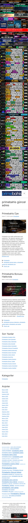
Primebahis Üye (10, 213)
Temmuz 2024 (6, 414)
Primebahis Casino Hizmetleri (9, 366)
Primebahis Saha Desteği (8, 343)
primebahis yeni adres (15, 324)
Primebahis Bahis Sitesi (9, 454)
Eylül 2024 (4, 409)
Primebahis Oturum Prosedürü (10, 348)
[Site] (14, 50)
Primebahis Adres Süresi (8, 355)
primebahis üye (12, 264)
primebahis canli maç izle (15, 458)
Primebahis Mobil (6, 477)
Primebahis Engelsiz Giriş (8, 337)
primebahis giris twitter (7, 465)
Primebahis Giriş (9, 468)
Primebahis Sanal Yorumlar (9, 352)
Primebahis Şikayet (18, 493)
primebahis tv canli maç (7, 483)
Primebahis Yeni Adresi (8, 489)
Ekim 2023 (4, 434)
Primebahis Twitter (8, 485)
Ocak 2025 (5, 400)
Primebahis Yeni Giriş (7, 491)
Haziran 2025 (5, 394)
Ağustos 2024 (5, 411)
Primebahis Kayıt (18, 474)
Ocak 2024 (5, 427)
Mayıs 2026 (5, 389)
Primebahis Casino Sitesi (10, 464)
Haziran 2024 (5, 416)
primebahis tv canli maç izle (19, 483)
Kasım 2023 (5, 431)
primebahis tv (21, 481)
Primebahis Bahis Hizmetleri (9, 346)
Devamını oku (5, 256)
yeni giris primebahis (6, 497)
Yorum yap (6, 266)
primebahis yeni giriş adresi (18, 491)
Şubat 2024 (5, 425)
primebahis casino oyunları (15, 461)
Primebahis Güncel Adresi (11, 472)
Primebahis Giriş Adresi (7, 470)
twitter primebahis (5, 495)
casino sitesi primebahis (15, 447)
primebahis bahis (17, 452)
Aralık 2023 (5, 429)
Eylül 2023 (4, 436)
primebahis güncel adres (10, 262)
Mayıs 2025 (5, 396)
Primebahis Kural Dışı (7, 357)
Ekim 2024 (4, 407)
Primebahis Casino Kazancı (9, 359)
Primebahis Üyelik (6, 493)
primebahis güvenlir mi (8, 474)
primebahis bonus (7, 456)
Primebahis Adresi (7, 452)
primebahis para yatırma (10, 480)
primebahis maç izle (17, 476)
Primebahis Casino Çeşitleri (9, 368)
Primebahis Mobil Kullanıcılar (9, 350)
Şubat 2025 (5, 398)
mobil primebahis (6, 450)
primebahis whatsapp (19, 485)
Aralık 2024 (5, 403)
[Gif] (14, 81)
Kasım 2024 (5, 405)
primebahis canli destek (6, 458)
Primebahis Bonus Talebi (8, 361)
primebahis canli (17, 456)
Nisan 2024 (5, 420)
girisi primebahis (14, 448)
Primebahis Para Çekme (9, 482)
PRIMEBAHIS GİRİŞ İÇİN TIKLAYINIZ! (14, 30)
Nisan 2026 (5, 392)
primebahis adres (17, 450)
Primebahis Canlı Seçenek (9, 339)
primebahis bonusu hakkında (11, 322)
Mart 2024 (4, 423)
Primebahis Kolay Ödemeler (9, 341)
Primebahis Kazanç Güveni (9, 363)
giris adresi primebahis (6, 448)
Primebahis (7, 260)
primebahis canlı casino (18, 460)
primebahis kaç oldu (6, 476)
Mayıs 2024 (5, 418)
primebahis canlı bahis (7, 460)
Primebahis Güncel (18, 470)
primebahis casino (6, 461)
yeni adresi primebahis (15, 495)
